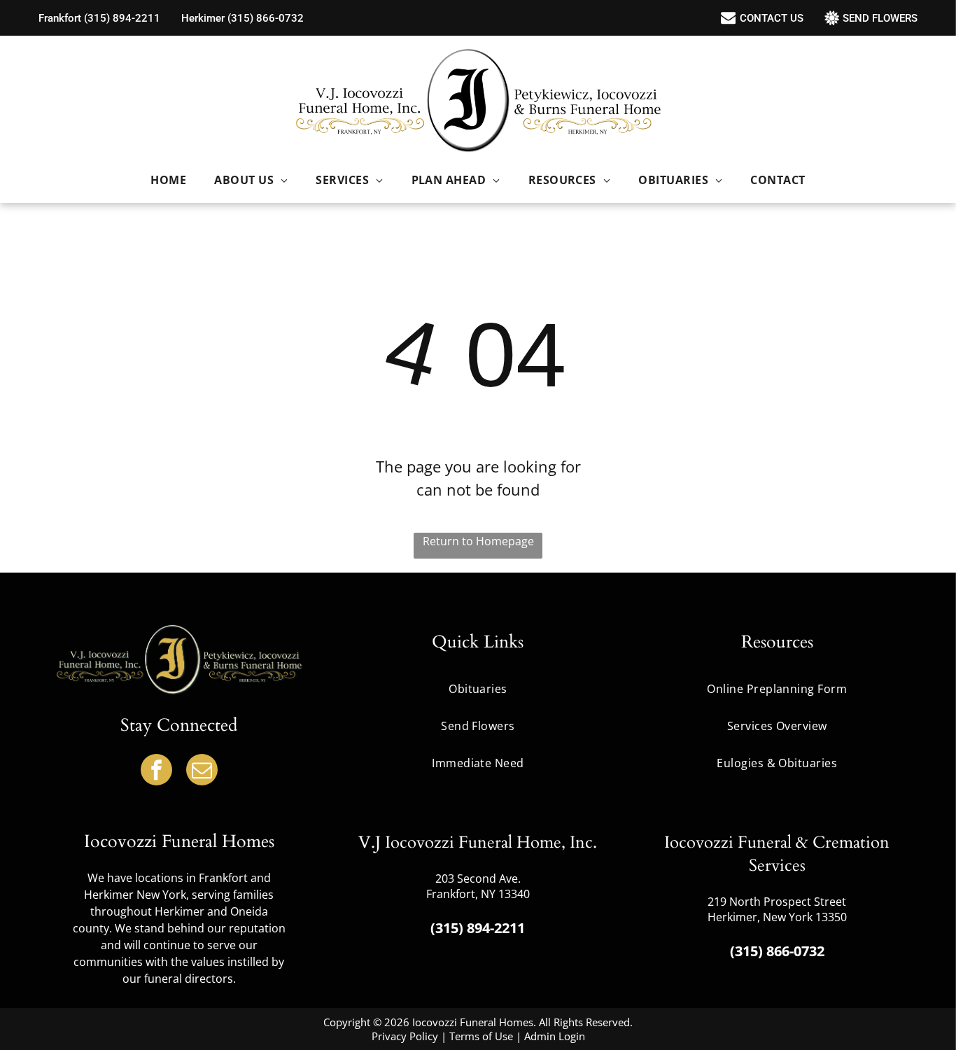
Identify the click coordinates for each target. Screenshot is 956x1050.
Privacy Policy (405, 1036)
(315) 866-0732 (777, 950)
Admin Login (554, 1036)
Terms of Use (481, 1036)
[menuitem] (168, 180)
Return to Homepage (478, 541)
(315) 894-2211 (477, 927)
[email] (202, 771)
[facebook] (156, 771)
